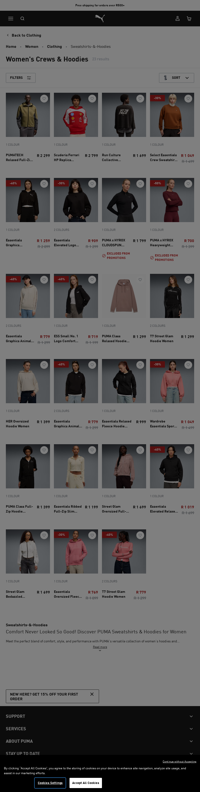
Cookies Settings (50, 783)
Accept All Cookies (85, 783)
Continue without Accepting (179, 761)
